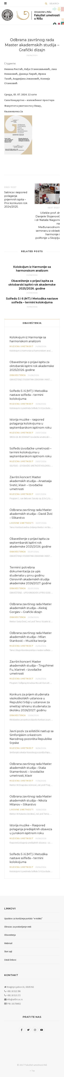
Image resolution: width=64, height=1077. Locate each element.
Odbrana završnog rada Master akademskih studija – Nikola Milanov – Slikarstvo (31, 800)
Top (32, 1070)
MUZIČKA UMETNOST (21, 346)
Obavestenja (18, 375)
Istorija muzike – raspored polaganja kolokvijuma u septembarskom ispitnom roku (31, 423)
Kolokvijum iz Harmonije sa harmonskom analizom (28, 339)
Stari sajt (8, 951)
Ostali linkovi (10, 959)
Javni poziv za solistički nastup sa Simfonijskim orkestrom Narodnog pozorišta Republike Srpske (31, 737)
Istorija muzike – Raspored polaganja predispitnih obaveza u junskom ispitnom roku (31, 829)
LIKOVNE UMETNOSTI (22, 523)
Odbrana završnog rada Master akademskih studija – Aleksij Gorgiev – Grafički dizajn (31, 608)
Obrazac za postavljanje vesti (17, 926)
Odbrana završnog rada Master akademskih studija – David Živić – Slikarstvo (31, 513)
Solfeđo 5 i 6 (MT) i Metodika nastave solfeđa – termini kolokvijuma (28, 394)
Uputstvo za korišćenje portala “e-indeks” (23, 918)
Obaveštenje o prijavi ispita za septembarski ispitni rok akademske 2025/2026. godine (30, 542)
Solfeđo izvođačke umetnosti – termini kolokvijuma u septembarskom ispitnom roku (31, 452)
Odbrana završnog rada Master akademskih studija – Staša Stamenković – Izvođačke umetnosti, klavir (31, 769)
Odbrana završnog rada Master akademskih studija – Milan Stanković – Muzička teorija (31, 636)
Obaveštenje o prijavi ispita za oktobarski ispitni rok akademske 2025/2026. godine (32, 284)
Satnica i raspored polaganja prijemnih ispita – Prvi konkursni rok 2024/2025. (15, 199)
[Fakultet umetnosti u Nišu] (7, 15)
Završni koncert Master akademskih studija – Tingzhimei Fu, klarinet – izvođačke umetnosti (31, 667)
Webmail (8, 943)
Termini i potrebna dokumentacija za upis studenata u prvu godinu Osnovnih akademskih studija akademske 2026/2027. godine (30, 575)
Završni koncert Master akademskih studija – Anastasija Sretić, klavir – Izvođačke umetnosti (31, 483)
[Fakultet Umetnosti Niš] (38, 16)
